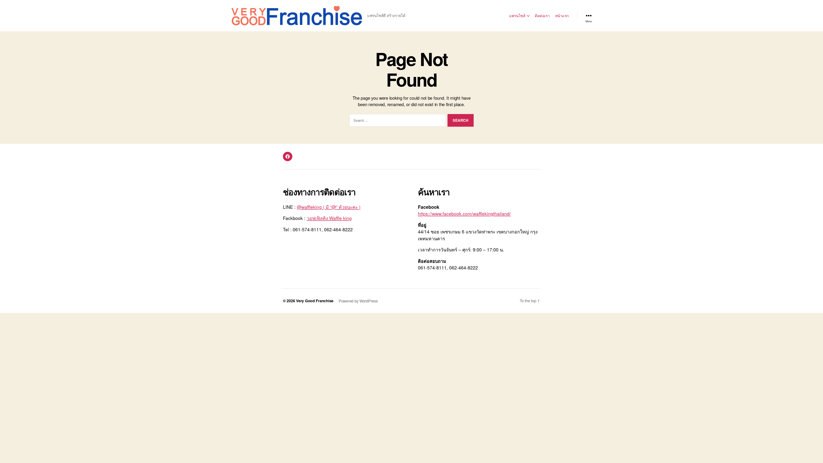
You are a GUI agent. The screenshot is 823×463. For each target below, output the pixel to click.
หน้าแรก (562, 15)
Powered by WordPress (358, 301)
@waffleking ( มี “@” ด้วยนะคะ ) (328, 207)
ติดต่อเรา (542, 15)
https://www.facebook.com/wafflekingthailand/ (464, 213)
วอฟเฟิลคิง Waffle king (329, 218)
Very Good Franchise (314, 301)
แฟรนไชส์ (517, 15)
